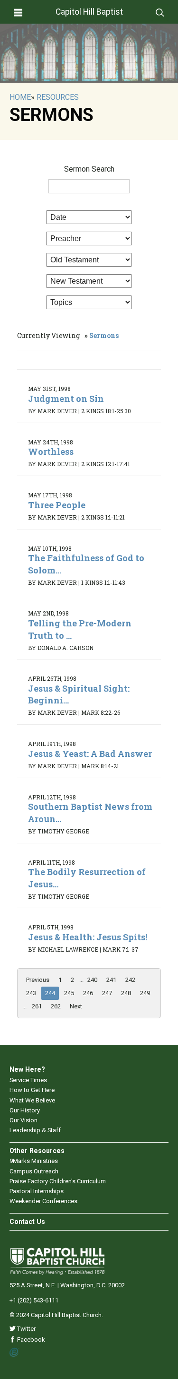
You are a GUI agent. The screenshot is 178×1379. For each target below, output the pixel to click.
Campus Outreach (33, 1171)
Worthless (51, 451)
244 (50, 993)
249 (145, 993)
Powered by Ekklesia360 (14, 1352)
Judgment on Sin (66, 398)
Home (20, 97)
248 (126, 993)
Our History (24, 1110)
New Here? (27, 1069)
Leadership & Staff (35, 1130)
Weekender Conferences (43, 1201)
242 (130, 979)
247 (107, 993)
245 (69, 993)
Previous (37, 979)
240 (92, 979)
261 (37, 1006)
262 (56, 1006)
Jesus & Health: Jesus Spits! (87, 937)
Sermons (104, 335)
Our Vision (23, 1120)
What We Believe (32, 1100)
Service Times (28, 1080)
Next (76, 1006)
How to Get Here (32, 1089)
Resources (58, 97)
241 (111, 979)
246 (88, 993)
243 (31, 993)
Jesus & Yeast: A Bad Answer (90, 753)
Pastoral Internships (36, 1191)
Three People (56, 505)
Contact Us (27, 1221)
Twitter (26, 1329)
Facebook (30, 1339)
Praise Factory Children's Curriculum (57, 1181)
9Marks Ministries (33, 1160)
